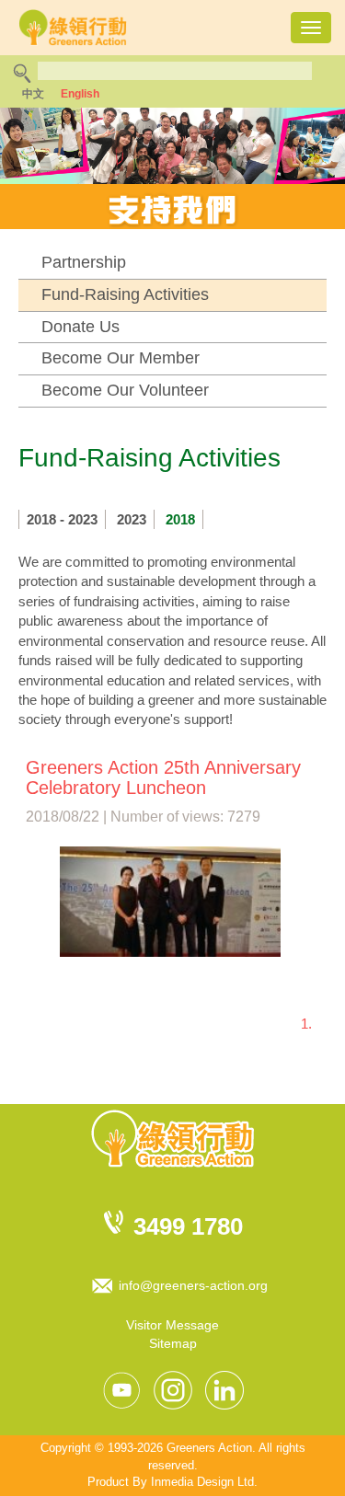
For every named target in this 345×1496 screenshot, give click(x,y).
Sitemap (173, 1343)
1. (306, 1023)
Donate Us (80, 326)
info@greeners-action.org (193, 1285)
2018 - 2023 (62, 519)
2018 (180, 519)
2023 (131, 519)
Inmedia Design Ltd (202, 1482)
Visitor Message (172, 1325)
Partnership (83, 262)
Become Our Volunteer (125, 390)
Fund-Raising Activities (125, 294)
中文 (33, 93)
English (80, 93)
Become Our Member (120, 358)
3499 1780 (188, 1226)
